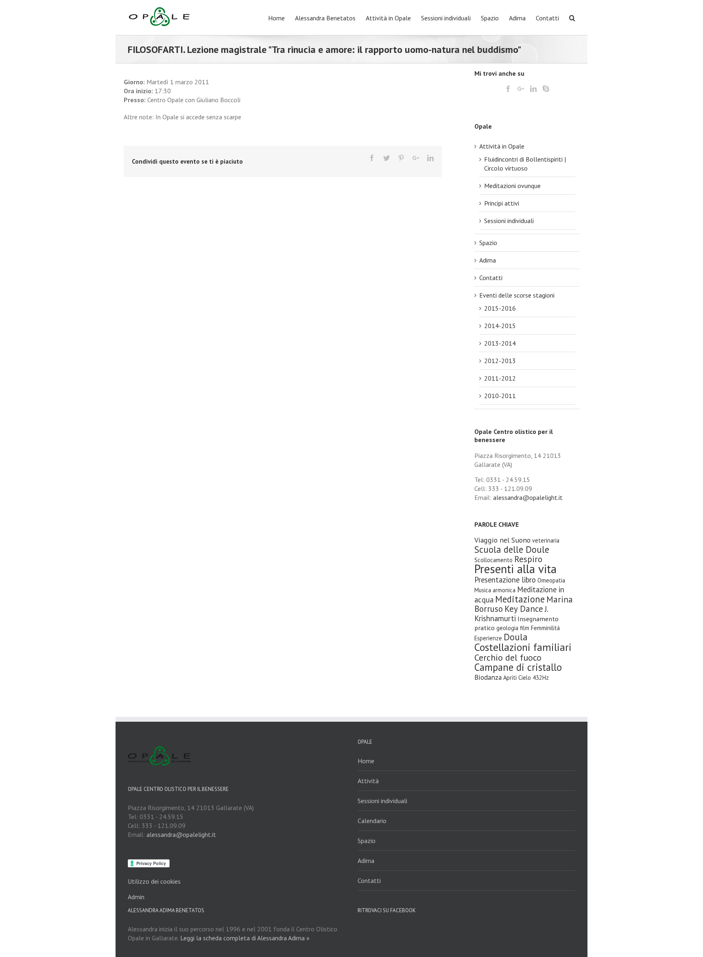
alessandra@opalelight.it (528, 497)
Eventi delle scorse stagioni (517, 295)
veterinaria (545, 540)
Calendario (372, 821)
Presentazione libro (505, 580)
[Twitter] (386, 158)
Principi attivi (501, 203)
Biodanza (488, 677)
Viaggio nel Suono (502, 540)
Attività (368, 781)
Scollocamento (493, 560)
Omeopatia (551, 580)
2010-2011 (500, 396)
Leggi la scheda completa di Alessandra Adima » (245, 938)
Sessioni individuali (509, 221)
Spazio (488, 243)
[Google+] (416, 158)
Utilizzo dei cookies (154, 881)
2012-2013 (500, 361)
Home (366, 761)
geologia (507, 628)
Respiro (528, 559)
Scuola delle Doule (511, 549)
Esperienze (488, 638)
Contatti (490, 278)
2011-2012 (500, 378)
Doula (516, 637)
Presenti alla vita (515, 568)
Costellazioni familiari (523, 647)
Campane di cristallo (518, 667)
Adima (487, 260)
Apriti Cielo (517, 677)
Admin (136, 897)
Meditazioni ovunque (512, 186)
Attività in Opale (501, 146)
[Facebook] (372, 158)
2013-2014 (500, 343)
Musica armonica (494, 590)
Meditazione (520, 599)
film (524, 628)
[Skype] (546, 88)
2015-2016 (500, 308)
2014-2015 (500, 326)
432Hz (541, 677)
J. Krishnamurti (511, 613)
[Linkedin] (430, 158)
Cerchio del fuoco (507, 657)
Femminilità (545, 628)
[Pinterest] (401, 158)
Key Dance (523, 608)
